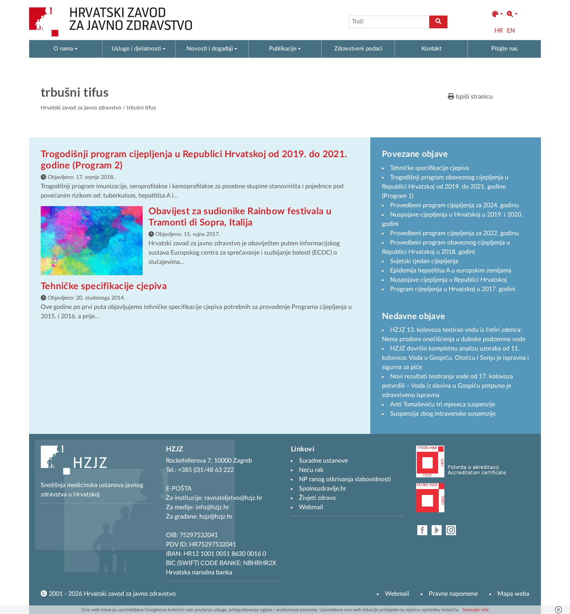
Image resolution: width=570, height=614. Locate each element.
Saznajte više (476, 609)
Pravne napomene (453, 594)
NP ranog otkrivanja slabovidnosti (345, 479)
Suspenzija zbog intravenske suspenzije (443, 414)
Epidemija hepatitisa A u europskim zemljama (450, 270)
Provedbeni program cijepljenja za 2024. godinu (454, 205)
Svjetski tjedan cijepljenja (424, 261)
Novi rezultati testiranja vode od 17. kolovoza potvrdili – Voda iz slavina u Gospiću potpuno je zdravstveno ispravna (447, 385)
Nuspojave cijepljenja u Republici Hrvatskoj (448, 280)
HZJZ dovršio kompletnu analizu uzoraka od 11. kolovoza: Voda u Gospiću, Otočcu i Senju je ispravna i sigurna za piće (455, 357)
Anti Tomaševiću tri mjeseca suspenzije (442, 404)
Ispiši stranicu (473, 97)
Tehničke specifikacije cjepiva (104, 286)
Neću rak (311, 470)
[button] (497, 14)
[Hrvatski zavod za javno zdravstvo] (110, 21)
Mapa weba (513, 594)
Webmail (397, 594)
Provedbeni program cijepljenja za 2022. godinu (454, 233)
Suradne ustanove (323, 461)
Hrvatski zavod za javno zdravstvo (81, 108)
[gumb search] (438, 22)
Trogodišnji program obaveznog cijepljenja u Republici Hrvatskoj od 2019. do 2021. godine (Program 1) (445, 186)
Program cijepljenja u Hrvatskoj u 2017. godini (452, 289)
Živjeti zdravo (317, 498)
